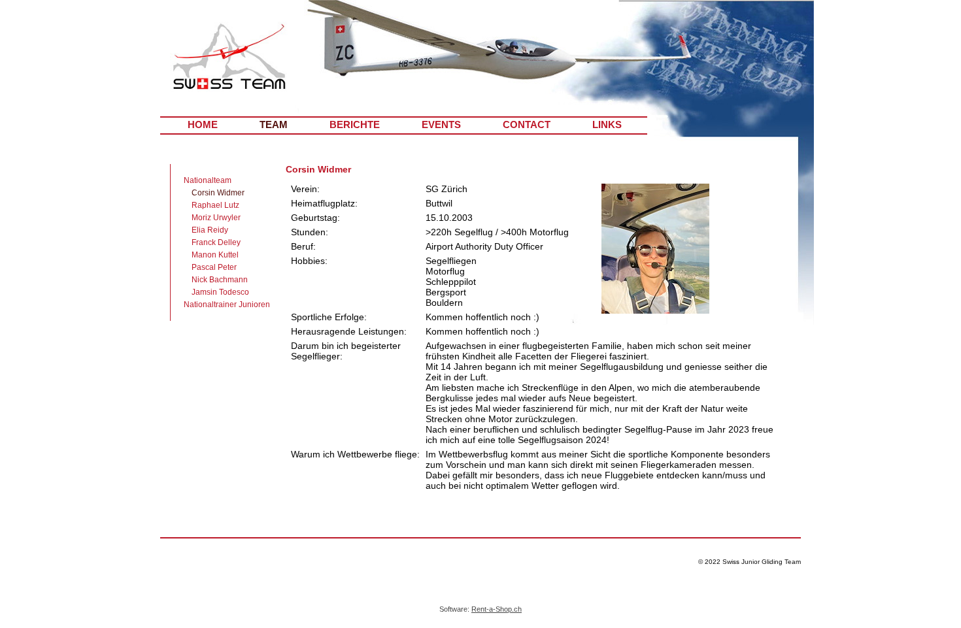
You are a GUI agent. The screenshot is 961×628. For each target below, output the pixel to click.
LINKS (607, 124)
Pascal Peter (214, 267)
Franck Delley (216, 242)
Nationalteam (207, 180)
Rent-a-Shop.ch (496, 609)
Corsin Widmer (218, 192)
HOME (203, 124)
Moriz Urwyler (216, 217)
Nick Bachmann (220, 279)
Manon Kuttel (215, 254)
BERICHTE (354, 124)
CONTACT (526, 124)
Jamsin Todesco (220, 292)
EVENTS (441, 124)
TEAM (274, 124)
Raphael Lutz (215, 205)
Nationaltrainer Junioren (227, 304)
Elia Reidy (210, 230)
